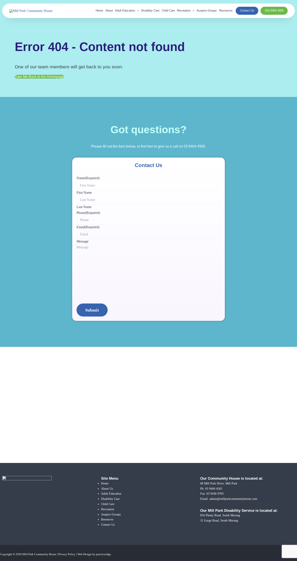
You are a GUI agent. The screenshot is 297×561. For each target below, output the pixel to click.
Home (99, 10)
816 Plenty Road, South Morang (220, 515)
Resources (226, 10)
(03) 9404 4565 (274, 10)
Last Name (84, 207)
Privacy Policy (66, 554)
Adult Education (125, 10)
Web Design (84, 554)
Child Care (168, 10)
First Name (84, 192)
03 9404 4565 (194, 146)
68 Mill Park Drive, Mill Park (218, 483)
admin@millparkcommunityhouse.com (233, 498)
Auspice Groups (207, 10)
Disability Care (150, 10)
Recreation (183, 10)
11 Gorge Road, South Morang (219, 520)
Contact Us (247, 10)
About (109, 10)
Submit (92, 310)
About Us (107, 488)
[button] (137, 11)
